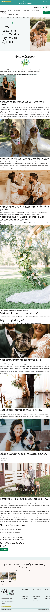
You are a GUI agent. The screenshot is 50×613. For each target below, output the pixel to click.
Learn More (4, 549)
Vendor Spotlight (8, 17)
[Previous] (2, 579)
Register (39, 7)
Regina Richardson (20, 74)
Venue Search (46, 12)
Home (2, 17)
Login (35, 7)
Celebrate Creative (45, 609)
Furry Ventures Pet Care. (31, 74)
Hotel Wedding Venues (3, 580)
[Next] (14, 579)
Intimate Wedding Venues (11, 581)
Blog (4, 17)
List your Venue (45, 1)
